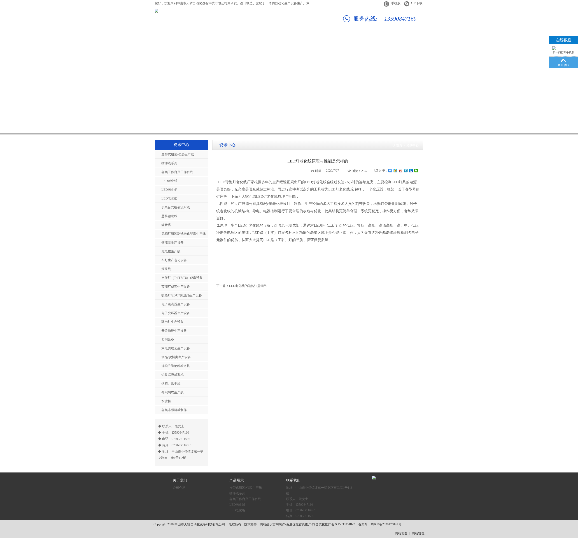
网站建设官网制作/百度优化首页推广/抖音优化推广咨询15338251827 (307, 524)
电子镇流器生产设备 (175, 304)
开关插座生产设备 (174, 330)
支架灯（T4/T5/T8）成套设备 (182, 278)
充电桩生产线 (170, 251)
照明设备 (167, 339)
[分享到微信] (416, 170)
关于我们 (193, 37)
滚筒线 (166, 269)
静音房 (166, 225)
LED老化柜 (169, 189)
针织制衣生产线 (172, 392)
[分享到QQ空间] (395, 170)
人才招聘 (361, 37)
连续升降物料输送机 (175, 366)
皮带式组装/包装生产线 (177, 154)
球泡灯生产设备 (172, 322)
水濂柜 (166, 401)
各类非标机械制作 (174, 410)
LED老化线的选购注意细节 (248, 286)
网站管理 (418, 533)
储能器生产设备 (172, 242)
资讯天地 (328, 37)
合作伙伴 (260, 37)
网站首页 (160, 37)
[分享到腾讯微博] (406, 170)
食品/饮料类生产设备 (176, 357)
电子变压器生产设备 (175, 313)
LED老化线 (169, 181)
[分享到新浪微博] (401, 170)
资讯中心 (412, 145)
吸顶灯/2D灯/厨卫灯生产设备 (181, 295)
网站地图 (401, 533)
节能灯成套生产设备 (175, 286)
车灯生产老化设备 (174, 260)
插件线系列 (169, 163)
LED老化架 (169, 198)
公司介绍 (179, 487)
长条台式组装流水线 (175, 207)
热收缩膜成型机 (172, 374)
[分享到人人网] (411, 170)
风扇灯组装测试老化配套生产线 (183, 233)
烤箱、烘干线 (170, 383)
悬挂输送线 (169, 216)
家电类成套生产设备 (175, 348)
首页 (399, 145)
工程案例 (294, 37)
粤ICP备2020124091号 (386, 524)
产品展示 (227, 37)
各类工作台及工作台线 (177, 172)
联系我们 (395, 37)
